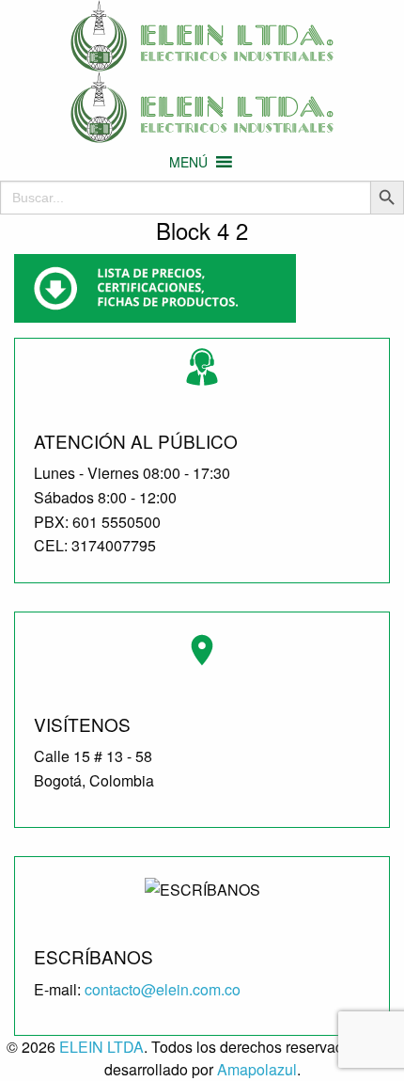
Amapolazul (257, 1069)
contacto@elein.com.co (163, 989)
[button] (188, 162)
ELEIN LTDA (101, 1046)
